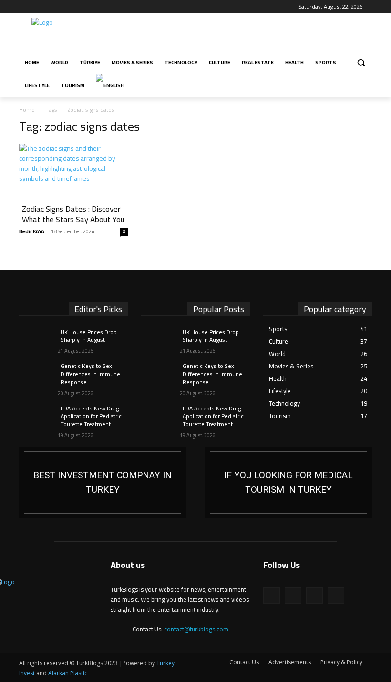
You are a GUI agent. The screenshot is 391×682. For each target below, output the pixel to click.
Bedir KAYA (31, 231)
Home (27, 109)
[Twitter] (51, 6)
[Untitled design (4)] (102, 482)
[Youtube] (64, 6)
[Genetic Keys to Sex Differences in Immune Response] (35, 373)
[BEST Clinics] (288, 482)
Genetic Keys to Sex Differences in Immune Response (90, 374)
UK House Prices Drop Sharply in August (89, 336)
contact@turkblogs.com (196, 629)
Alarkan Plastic (67, 673)
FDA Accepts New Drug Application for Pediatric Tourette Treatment (91, 416)
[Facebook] (24, 6)
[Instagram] (37, 6)
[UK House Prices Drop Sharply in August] (35, 339)
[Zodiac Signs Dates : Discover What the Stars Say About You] (73, 171)
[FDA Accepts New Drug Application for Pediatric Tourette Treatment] (35, 416)
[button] (361, 63)
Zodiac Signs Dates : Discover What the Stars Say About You (73, 214)
